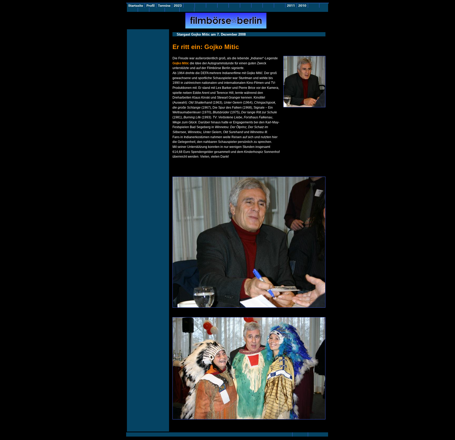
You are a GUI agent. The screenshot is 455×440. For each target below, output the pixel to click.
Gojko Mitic (180, 63)
